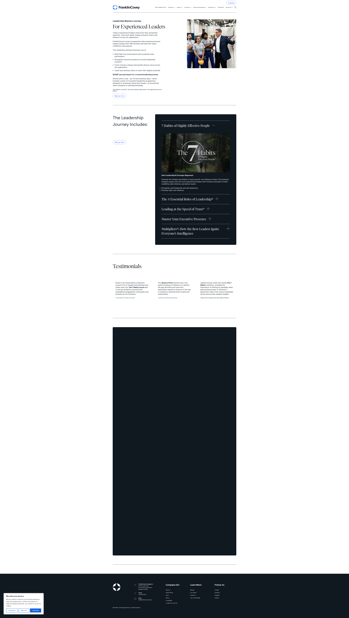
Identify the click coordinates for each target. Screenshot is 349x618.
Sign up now (119, 96)
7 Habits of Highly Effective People (186, 126)
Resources (211, 7)
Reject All (24, 610)
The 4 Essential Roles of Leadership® (187, 199)
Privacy (167, 598)
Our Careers (193, 592)
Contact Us (193, 595)
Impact (179, 7)
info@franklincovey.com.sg (145, 599)
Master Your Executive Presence (184, 219)
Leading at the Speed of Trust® (183, 209)
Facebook (217, 592)
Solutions (170, 7)
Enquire (231, 3)
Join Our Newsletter (195, 598)
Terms (167, 595)
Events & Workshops (199, 7)
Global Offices (169, 592)
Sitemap (192, 590)
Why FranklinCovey (160, 7)
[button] (174, 7)
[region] (24, 603)
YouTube (217, 598)
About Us (228, 7)
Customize (12, 610)
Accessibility (169, 600)
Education (221, 7)
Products (187, 7)
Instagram (217, 595)
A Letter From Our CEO (171, 603)
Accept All (35, 610)
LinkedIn (217, 590)
